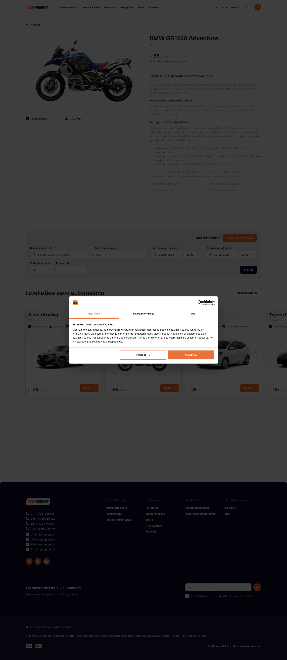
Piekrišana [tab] (94, 313)
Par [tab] (193, 313)
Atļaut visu (191, 354)
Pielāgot (141, 354)
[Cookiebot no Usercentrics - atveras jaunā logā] (200, 302)
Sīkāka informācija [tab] (143, 313)
